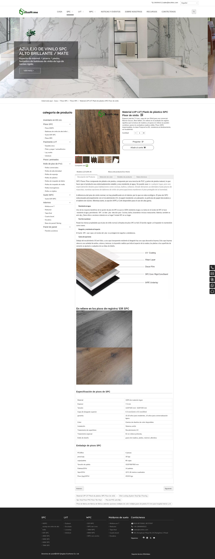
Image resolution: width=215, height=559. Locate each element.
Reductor (48, 210)
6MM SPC (46, 542)
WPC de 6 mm (92, 526)
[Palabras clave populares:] (194, 12)
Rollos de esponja (51, 174)
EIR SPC (46, 533)
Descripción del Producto (86, 177)
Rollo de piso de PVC (52, 164)
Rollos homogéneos (52, 188)
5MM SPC (46, 539)
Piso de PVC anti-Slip (113, 500)
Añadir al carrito (137, 148)
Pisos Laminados (51, 160)
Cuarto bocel (49, 216)
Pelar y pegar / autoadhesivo (55, 149)
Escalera (48, 220)
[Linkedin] (147, 538)
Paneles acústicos (51, 231)
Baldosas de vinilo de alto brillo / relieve (59, 131)
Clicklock (48, 156)
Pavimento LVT (50, 142)
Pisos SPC (48, 124)
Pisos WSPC (49, 128)
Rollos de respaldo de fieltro (55, 181)
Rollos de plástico (51, 178)
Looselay (68, 530)
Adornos (47, 202)
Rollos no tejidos (51, 191)
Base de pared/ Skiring (53, 223)
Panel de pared (50, 227)
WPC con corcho (93, 536)
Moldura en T (50, 206)
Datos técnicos (142, 177)
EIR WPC (90, 523)
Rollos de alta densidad (53, 171)
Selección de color (106, 177)
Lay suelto (48, 152)
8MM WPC (91, 533)
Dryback (68, 523)
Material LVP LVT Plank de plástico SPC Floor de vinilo (95, 496)
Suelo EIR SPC (50, 135)
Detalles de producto (124, 177)
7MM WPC (91, 530)
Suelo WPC (48, 195)
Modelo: (79, 172)
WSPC (45, 523)
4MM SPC (46, 536)
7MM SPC (46, 545)
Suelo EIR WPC (50, 199)
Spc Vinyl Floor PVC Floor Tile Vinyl (89, 500)
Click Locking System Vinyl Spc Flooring (133, 496)
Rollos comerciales (51, 167)
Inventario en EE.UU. (52, 120)
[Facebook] (143, 538)
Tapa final (48, 213)
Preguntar (137, 142)
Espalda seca (50, 146)
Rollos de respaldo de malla (55, 184)
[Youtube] (154, 538)
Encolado (68, 526)
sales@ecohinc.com (170, 2)
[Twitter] (150, 538)
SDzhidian (146, 554)
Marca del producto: (115, 172)
